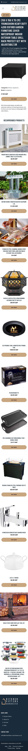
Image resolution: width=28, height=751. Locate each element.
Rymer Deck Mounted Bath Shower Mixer (14, 532)
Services (6, 722)
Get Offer (6, 15)
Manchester (4, 2)
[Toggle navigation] (3, 8)
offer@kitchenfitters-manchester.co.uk (18, 2)
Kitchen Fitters (8, 716)
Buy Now (14, 99)
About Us (6, 719)
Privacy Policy (11, 748)
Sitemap (18, 748)
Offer (5, 725)
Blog (6, 746)
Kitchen (10, 88)
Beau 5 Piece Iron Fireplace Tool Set (14, 623)
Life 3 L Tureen (14, 578)
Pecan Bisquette (14, 393)
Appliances (16, 88)
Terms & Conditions (17, 746)
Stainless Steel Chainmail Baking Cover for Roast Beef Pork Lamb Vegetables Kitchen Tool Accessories (14, 251)
